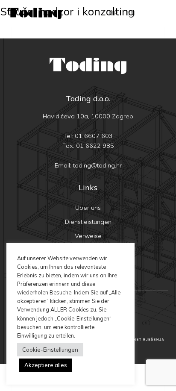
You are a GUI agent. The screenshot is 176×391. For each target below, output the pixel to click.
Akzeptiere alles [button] (45, 365)
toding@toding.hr (97, 165)
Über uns (88, 208)
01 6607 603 (94, 136)
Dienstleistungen (88, 222)
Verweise (88, 236)
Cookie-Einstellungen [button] (50, 349)
